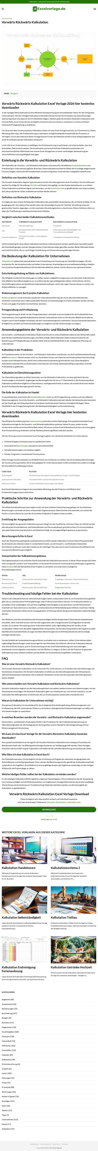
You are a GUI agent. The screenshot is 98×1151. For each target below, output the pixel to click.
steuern (14, 357)
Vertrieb (33, 185)
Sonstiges (6, 1101)
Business (5, 1022)
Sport (4, 1106)
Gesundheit (6, 1041)
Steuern (5, 1110)
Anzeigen (14, 93)
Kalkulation (7, 18)
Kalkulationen (7, 261)
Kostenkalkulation (79, 165)
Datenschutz (45, 1144)
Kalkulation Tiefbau (64, 917)
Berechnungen (22, 446)
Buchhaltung (7, 1013)
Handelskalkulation (38, 397)
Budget (5, 1018)
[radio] (45, 816)
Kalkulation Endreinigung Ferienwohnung (18, 969)
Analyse (10, 566)
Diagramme (59, 587)
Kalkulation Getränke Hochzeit (71, 967)
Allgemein (6, 999)
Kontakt (56, 1144)
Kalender (5, 1055)
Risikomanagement (10, 297)
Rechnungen (7, 1092)
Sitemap (65, 1144)
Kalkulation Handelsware (18, 867)
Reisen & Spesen (8, 1096)
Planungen (6, 1078)
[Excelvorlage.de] (49, 9)
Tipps (4, 1115)
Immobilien (6, 1050)
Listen (4, 1073)
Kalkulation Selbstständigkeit (21, 917)
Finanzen (5, 1036)
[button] (3, 9)
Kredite (5, 1069)
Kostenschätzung (34, 583)
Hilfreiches (6, 1045)
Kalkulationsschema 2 (65, 867)
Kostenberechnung (10, 1064)
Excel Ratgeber (8, 1032)
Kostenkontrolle (57, 188)
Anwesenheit (7, 1004)
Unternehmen (7, 1119)
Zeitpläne (6, 1129)
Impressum (34, 1144)
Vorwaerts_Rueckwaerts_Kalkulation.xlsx (64, 802)
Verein (4, 1124)
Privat (4, 1082)
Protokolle (6, 1087)
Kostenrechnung (36, 421)
